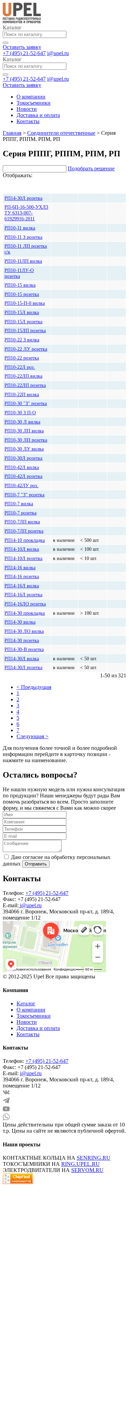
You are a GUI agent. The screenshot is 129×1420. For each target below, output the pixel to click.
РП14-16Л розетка (23, 594)
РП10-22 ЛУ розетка (25, 349)
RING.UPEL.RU (80, 1164)
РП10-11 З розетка (23, 237)
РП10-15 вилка (19, 285)
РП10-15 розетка (21, 294)
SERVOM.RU (87, 1170)
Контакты (28, 121)
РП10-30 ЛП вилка (24, 430)
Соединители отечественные (61, 133)
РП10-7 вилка (18, 503)
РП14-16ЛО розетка (25, 604)
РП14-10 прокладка (24, 540)
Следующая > (33, 736)
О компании (31, 97)
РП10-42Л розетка (23, 476)
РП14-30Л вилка (21, 658)
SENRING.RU (93, 1158)
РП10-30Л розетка (23, 458)
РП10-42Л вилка (21, 467)
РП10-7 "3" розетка (24, 494)
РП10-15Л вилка (21, 312)
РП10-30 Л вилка (22, 422)
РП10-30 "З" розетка (25, 403)
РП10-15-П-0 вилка (24, 303)
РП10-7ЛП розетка (23, 531)
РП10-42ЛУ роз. (21, 485)
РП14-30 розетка (21, 640)
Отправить (36, 864)
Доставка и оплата (38, 115)
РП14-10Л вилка (21, 549)
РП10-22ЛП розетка (25, 385)
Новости (27, 109)
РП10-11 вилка (19, 228)
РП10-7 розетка (20, 513)
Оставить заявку (22, 47)
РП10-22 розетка (21, 358)
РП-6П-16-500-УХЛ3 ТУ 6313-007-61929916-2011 (26, 212)
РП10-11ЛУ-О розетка (19, 273)
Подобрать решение (91, 168)
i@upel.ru (58, 53)
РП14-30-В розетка (24, 649)
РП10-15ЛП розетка (25, 330)
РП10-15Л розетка (23, 321)
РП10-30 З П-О (20, 412)
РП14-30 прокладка (24, 613)
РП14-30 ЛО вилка (24, 631)
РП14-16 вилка (19, 567)
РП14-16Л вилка (21, 585)
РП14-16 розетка (21, 576)
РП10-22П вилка (21, 394)
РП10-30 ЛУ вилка (24, 449)
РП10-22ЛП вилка (23, 376)
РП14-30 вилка (19, 622)
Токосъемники (34, 103)
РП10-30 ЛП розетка (25, 440)
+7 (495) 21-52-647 (24, 53)
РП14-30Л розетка (23, 667)
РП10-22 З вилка (21, 339)
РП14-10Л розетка (23, 558)
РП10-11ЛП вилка (23, 261)
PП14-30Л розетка (23, 198)
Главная (12, 133)
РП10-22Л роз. (19, 367)
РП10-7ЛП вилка (22, 521)
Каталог (26, 1003)
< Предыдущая (34, 687)
